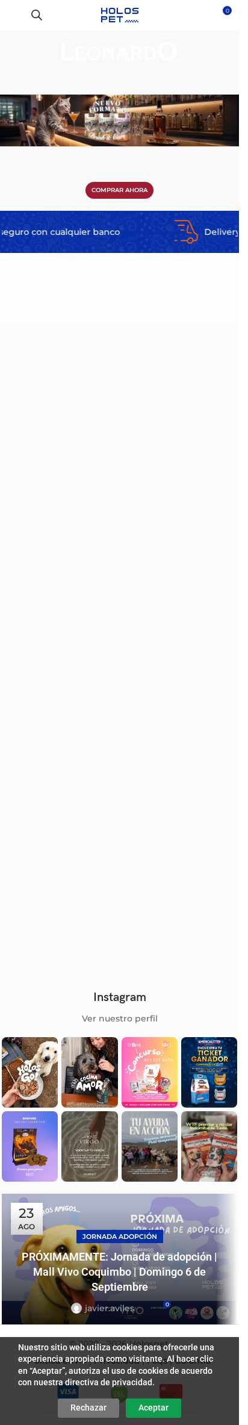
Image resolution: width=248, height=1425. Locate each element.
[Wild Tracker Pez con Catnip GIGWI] (59, 819)
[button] (100, 411)
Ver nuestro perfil (120, 1018)
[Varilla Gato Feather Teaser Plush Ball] (59, 636)
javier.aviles (109, 1308)
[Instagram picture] (30, 1072)
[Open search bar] (37, 15)
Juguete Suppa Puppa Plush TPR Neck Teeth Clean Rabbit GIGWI (179, 714)
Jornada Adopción (119, 1236)
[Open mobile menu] (14, 15)
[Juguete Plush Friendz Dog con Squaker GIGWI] (180, 819)
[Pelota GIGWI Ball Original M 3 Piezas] (180, 452)
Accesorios (28, 543)
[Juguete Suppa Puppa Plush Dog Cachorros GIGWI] (59, 452)
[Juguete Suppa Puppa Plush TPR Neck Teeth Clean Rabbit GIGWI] (180, 636)
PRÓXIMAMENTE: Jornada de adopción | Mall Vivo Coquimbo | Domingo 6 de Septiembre (119, 1271)
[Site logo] (119, 14)
